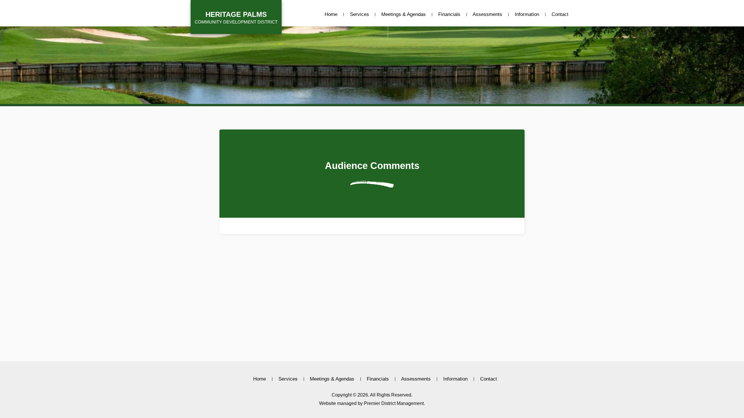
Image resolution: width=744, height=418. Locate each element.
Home (331, 14)
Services (359, 14)
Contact (560, 14)
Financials (449, 14)
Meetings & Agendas (403, 14)
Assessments (487, 14)
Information (527, 14)
